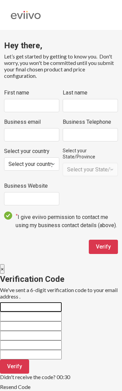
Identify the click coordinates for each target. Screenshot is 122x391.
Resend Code (15, 387)
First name (16, 92)
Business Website (26, 186)
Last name (75, 92)
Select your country (26, 151)
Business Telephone (87, 122)
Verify (103, 246)
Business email (22, 122)
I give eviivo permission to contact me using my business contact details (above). (66, 220)
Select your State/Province (79, 153)
